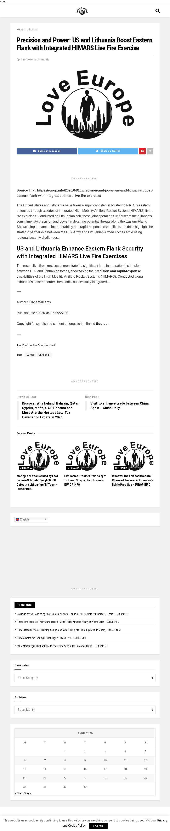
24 (105, 777)
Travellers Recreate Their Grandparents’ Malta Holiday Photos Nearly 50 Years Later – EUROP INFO (68, 621)
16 (85, 769)
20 (24, 777)
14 (44, 769)
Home (20, 29)
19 (145, 769)
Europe (30, 354)
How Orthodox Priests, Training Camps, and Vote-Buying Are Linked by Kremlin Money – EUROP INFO (69, 630)
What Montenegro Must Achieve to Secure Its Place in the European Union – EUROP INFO (62, 646)
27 (24, 786)
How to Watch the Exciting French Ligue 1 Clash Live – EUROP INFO (51, 638)
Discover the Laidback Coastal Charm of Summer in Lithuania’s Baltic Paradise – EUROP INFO (132, 480)
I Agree (98, 825)
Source (101, 323)
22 (64, 777)
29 (64, 786)
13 (24, 769)
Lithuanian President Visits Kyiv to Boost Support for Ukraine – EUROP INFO (85, 480)
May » (28, 793)
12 (145, 760)
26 (145, 777)
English (24, 519)
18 (125, 769)
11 (125, 760)
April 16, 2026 (25, 59)
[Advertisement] (85, 168)
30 (85, 786)
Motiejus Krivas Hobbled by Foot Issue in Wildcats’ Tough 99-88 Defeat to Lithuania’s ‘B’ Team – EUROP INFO (72, 614)
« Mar (18, 793)
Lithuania (32, 29)
